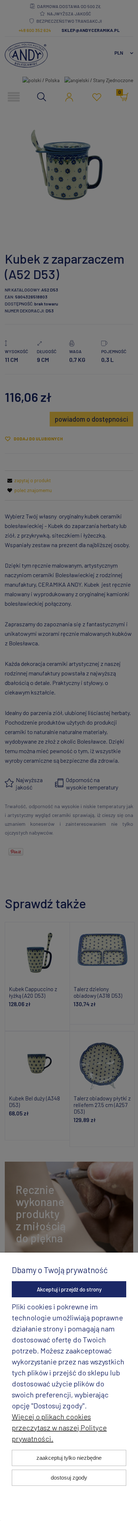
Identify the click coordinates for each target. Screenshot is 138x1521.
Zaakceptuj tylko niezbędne (69, 1458)
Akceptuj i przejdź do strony (69, 1289)
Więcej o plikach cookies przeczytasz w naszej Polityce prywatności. (59, 1427)
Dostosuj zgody (69, 1477)
